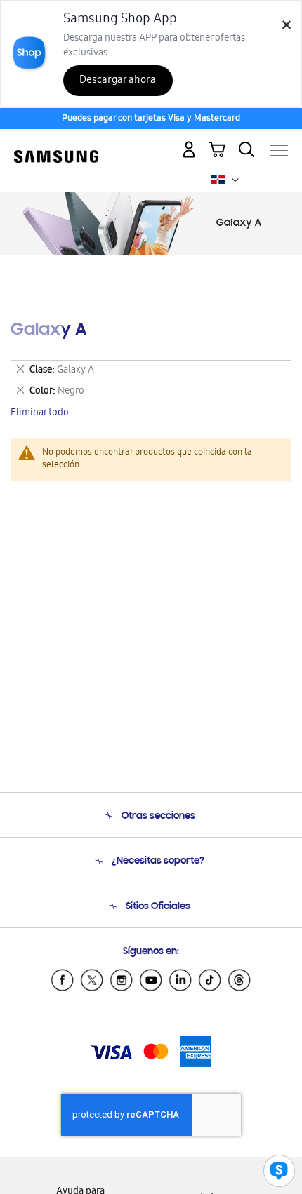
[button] (235, 180)
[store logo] (56, 144)
